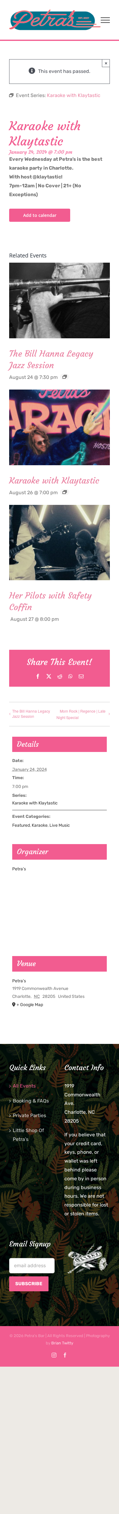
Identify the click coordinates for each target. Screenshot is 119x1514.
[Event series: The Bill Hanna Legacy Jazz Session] (65, 377)
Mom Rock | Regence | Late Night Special (81, 714)
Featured (21, 825)
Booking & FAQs (31, 1101)
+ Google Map (29, 1004)
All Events (24, 1086)
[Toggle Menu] (105, 20)
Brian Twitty (62, 1343)
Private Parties (29, 1115)
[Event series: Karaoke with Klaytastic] (65, 492)
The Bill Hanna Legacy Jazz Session (31, 713)
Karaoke (40, 825)
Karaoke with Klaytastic (54, 480)
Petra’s (19, 869)
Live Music (59, 825)
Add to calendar (39, 215)
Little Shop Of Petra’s (28, 1134)
